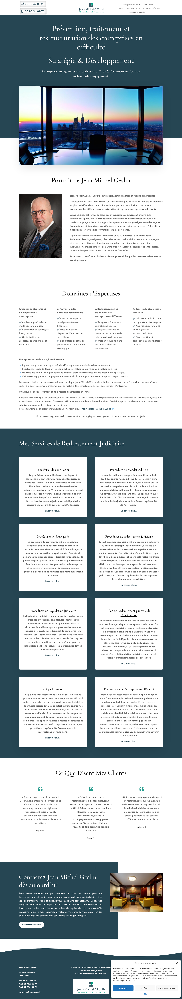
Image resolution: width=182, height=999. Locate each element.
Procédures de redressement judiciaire (129, 536)
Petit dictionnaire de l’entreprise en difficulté (139, 8)
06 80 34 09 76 (35, 11)
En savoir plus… (129, 741)
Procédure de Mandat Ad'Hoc (129, 470)
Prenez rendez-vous (31, 924)
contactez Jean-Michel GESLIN (95, 408)
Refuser (145, 988)
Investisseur (149, 4)
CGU (145, 994)
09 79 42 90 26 (35, 4)
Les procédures (130, 4)
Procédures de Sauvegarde (53, 536)
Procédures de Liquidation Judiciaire (53, 611)
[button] (176, 963)
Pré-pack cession (53, 689)
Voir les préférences (167, 988)
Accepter (123, 988)
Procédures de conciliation (53, 470)
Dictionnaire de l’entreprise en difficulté (129, 689)
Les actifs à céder (137, 12)
